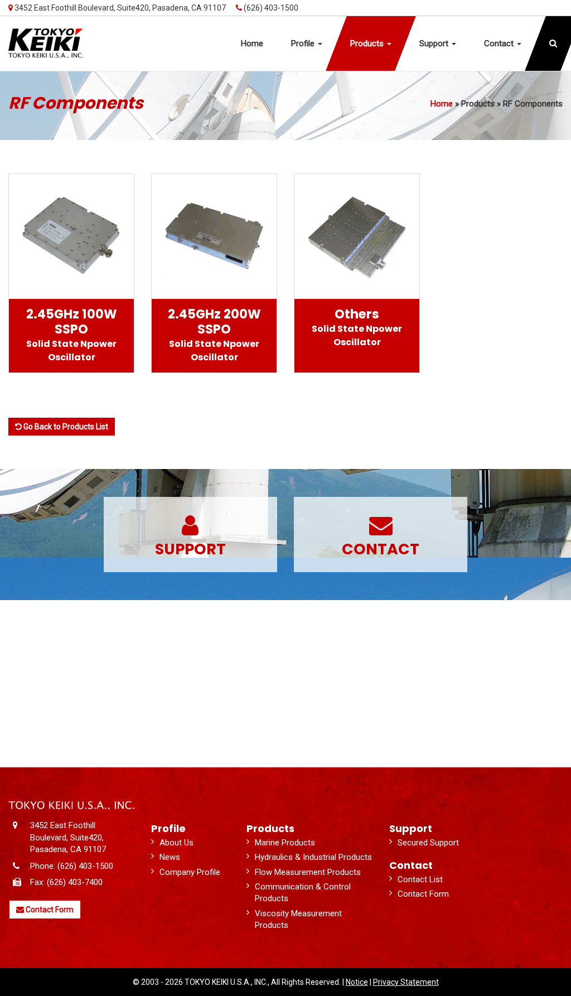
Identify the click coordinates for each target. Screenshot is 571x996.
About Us (176, 843)
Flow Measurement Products (308, 872)
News (169, 857)
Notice (357, 982)
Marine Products (285, 843)
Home (441, 104)
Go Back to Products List (65, 426)
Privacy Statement (406, 982)
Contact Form (49, 909)
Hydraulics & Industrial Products (313, 857)
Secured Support (428, 843)
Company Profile (189, 872)
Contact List (420, 879)
